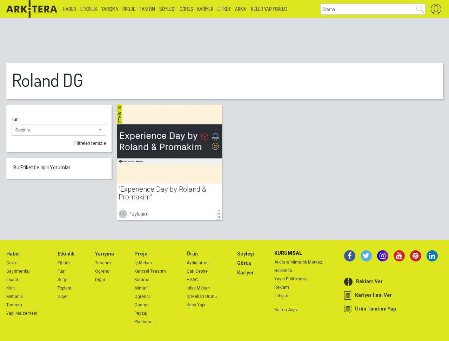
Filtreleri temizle (90, 143)
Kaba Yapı (196, 304)
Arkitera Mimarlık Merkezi (298, 262)
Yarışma (109, 9)
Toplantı (65, 288)
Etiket (224, 9)
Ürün (192, 254)
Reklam (281, 287)
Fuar (62, 271)
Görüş (186, 9)
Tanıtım (147, 9)
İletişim (281, 295)
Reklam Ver (369, 281)
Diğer (63, 296)
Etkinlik (88, 9)
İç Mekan (143, 262)
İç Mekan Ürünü (202, 296)
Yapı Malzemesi (21, 313)
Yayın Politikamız (290, 279)
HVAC (192, 279)
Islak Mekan (198, 288)
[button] (59, 130)
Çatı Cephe (197, 271)
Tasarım (14, 304)
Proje (128, 9)
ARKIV (241, 9)
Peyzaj (140, 313)
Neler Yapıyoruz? (269, 9)
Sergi (62, 279)
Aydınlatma (198, 262)
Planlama (143, 321)
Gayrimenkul (18, 271)
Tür (15, 119)
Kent (10, 288)
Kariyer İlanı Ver (373, 295)
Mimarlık (14, 296)
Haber (69, 9)
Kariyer (205, 9)
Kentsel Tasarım (150, 271)
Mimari (141, 288)
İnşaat (12, 279)
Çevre (12, 262)
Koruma (141, 279)
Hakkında (283, 270)
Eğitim (64, 262)
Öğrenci (102, 271)
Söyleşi (167, 9)
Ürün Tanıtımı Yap (375, 309)
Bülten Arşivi (286, 309)
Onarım (141, 304)
